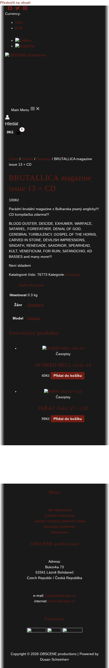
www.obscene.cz (61, 601)
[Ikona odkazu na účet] (7, 118)
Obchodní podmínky (59, 527)
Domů (14, 159)
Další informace (31, 285)
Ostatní (27, 159)
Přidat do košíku (67, 376)
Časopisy (43, 159)
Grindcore (36, 305)
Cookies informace (60, 515)
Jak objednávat (59, 510)
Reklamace (60, 532)
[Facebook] (10, 9)
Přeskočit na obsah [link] (15, 3)
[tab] (59, 285)
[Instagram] (25, 9)
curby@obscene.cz (60, 596)
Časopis (34, 318)
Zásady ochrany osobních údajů (59, 521)
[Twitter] (17, 9)
